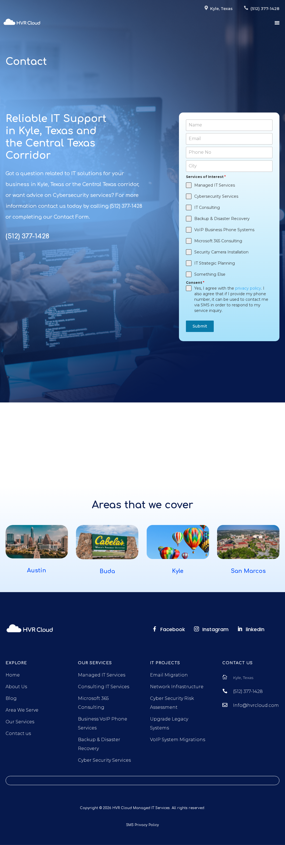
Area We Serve (22, 710)
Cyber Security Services (104, 760)
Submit (200, 326)
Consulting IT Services (103, 686)
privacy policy (248, 288)
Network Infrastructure (176, 686)
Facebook (172, 629)
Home (13, 675)
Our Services (20, 721)
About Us (16, 686)
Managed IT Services (101, 675)
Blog (11, 698)
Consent (195, 282)
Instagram (215, 629)
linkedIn (255, 629)
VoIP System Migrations (177, 739)
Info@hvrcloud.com (256, 705)
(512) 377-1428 (248, 691)
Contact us (18, 733)
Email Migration (169, 675)
